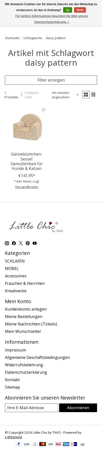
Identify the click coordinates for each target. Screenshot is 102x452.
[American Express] (66, 444)
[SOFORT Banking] (58, 444)
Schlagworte (32, 38)
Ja (67, 10)
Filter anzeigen (51, 80)
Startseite (12, 38)
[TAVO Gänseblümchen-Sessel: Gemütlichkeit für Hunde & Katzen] (27, 127)
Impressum (15, 350)
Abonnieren (78, 407)
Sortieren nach (32, 94)
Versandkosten (26, 187)
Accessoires (15, 276)
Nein (80, 10)
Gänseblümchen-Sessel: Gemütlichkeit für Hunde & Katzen (27, 161)
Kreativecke (15, 290)
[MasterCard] (42, 444)
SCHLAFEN (15, 261)
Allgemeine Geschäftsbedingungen (37, 357)
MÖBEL (12, 268)
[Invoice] (35, 444)
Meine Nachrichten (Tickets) (31, 324)
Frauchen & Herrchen (25, 283)
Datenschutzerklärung (26, 372)
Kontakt (12, 379)
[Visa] (50, 444)
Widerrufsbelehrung (24, 365)
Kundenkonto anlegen (26, 309)
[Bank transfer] (27, 444)
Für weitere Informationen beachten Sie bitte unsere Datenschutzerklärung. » (51, 19)
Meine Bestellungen (23, 316)
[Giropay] (74, 444)
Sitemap (12, 387)
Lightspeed (13, 437)
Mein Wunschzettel (23, 331)
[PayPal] (19, 444)
